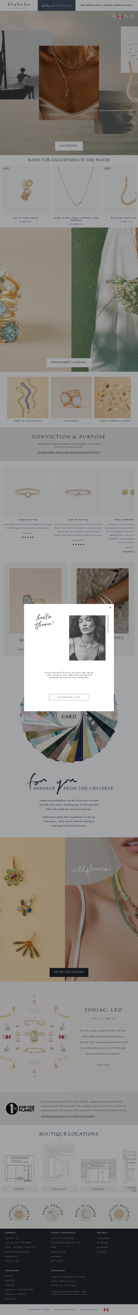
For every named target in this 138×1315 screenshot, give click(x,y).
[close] (110, 607)
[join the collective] (69, 657)
